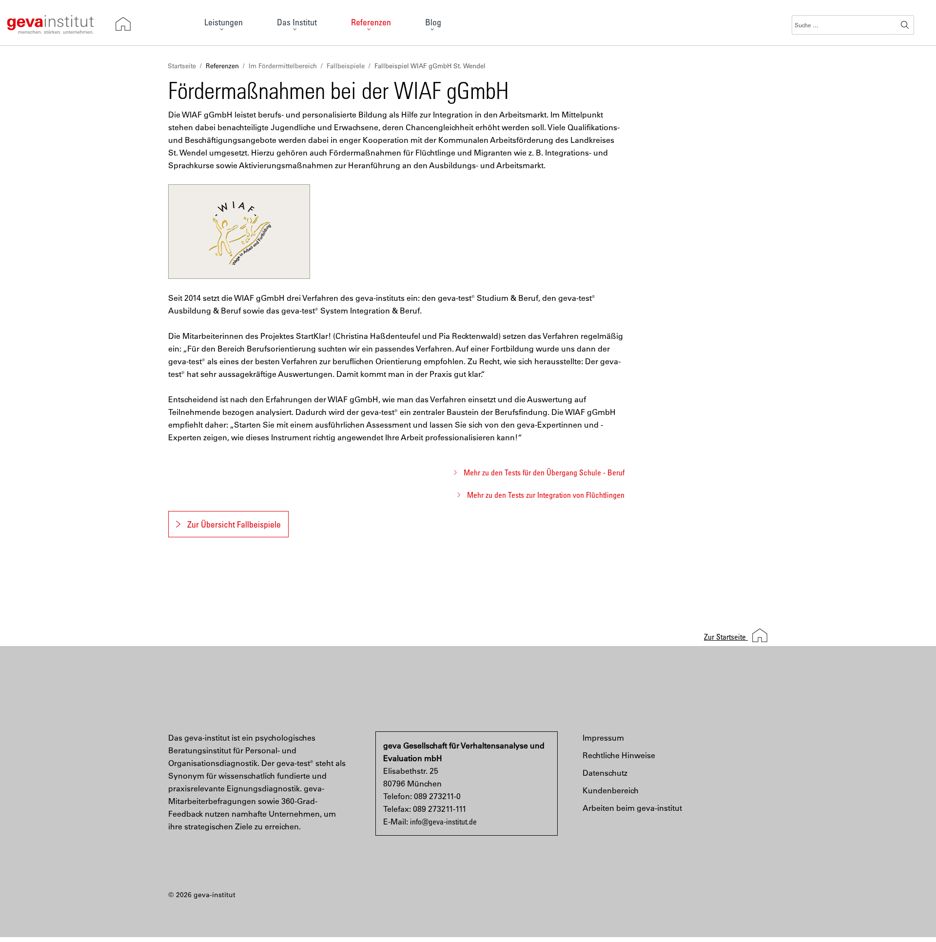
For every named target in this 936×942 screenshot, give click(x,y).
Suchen (905, 25)
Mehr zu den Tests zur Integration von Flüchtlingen (545, 495)
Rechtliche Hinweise (619, 755)
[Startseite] (123, 24)
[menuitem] (223, 24)
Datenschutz (605, 773)
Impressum (603, 738)
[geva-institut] (50, 22)
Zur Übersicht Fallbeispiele (234, 524)
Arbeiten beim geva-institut (632, 808)
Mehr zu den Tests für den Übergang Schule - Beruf (544, 472)
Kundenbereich (611, 790)
